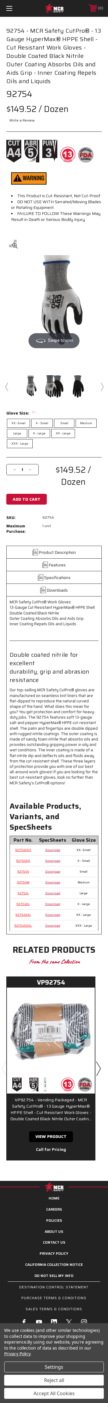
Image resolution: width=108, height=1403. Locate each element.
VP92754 (51, 982)
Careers (54, 1209)
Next (101, 386)
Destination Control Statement (53, 1287)
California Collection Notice (54, 1264)
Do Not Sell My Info (54, 1275)
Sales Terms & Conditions (54, 1309)
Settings (54, 1367)
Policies (54, 1220)
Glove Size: (20, 413)
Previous (6, 386)
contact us (54, 1242)
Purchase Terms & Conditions (53, 1298)
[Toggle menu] (16, 8)
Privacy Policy (54, 1253)
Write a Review (22, 120)
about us (54, 1231)
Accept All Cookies (54, 1393)
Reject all (54, 1380)
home (54, 1198)
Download (52, 850)
